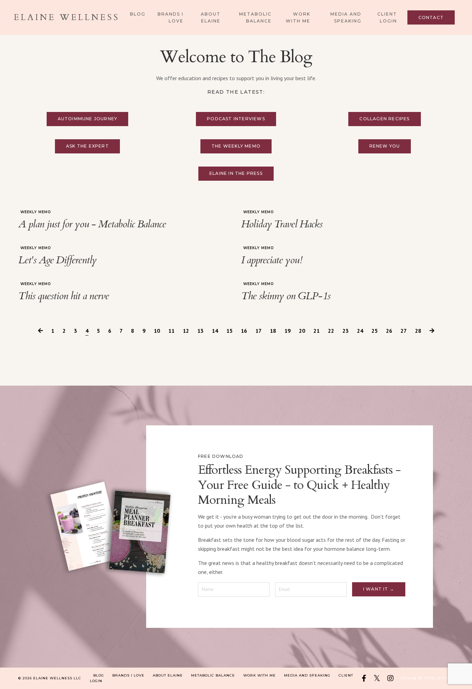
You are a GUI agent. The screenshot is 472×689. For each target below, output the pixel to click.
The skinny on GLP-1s (285, 296)
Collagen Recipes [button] (384, 118)
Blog (137, 14)
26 (389, 330)
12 (186, 330)
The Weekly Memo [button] (236, 146)
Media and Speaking (345, 17)
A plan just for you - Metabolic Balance (92, 224)
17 (258, 330)
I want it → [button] (378, 589)
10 (157, 330)
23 (345, 330)
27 (403, 330)
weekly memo (35, 212)
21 (316, 330)
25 (374, 330)
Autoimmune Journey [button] (87, 118)
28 (418, 330)
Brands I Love (170, 17)
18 (273, 330)
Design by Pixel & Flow (427, 678)
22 (331, 330)
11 (171, 330)
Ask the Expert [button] (87, 146)
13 (200, 330)
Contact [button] (431, 17)
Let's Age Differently (57, 260)
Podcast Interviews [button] (236, 118)
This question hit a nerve (63, 296)
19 (287, 330)
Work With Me (298, 17)
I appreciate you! (271, 260)
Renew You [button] (384, 146)
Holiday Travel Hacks (281, 224)
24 (360, 330)
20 (302, 330)
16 (244, 330)
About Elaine (210, 17)
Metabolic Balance (255, 17)
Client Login (387, 17)
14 (215, 330)
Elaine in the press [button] (236, 173)
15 (229, 330)
